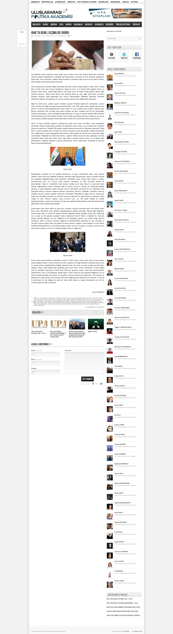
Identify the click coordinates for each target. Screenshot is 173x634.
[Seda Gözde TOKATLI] (110, 227)
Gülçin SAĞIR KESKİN (122, 483)
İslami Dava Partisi (83, 299)
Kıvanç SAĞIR (119, 425)
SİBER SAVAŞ (92, 331)
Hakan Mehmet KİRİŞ (122, 142)
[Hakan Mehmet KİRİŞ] (110, 148)
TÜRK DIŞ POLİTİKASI (123, 24)
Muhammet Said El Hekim (63, 304)
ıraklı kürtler (40, 302)
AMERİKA (54, 24)
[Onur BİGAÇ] (110, 373)
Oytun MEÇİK (119, 181)
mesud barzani (42, 304)
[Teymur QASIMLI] (110, 451)
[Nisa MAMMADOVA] (110, 363)
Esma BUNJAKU (120, 288)
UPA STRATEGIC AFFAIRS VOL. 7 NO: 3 (38, 332)
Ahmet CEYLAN (120, 93)
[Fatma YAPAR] (110, 587)
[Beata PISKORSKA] (110, 197)
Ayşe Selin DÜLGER (121, 278)
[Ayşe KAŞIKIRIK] (110, 461)
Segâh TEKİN (119, 200)
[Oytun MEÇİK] (110, 187)
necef (87, 304)
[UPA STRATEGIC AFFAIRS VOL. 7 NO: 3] (39, 330)
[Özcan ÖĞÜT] (110, 412)
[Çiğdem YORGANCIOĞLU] (110, 334)
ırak (90, 299)
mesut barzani (52, 304)
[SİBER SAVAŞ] (96, 330)
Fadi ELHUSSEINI (120, 395)
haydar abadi (47, 299)
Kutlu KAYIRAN (120, 434)
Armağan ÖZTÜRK (121, 152)
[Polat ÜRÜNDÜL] (110, 246)
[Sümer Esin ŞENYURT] (110, 324)
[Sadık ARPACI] (110, 548)
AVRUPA (68, 24)
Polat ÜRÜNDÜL (120, 239)
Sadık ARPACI (119, 542)
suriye (35, 305)
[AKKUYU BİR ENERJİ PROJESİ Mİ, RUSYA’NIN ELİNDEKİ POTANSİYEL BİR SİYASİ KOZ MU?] (77, 330)
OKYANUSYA (99, 24)
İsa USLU (118, 415)
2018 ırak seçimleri (61, 298)
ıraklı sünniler (48, 302)
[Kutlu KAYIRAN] (110, 441)
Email (36, 359)
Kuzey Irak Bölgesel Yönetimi (95, 302)
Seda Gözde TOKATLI (122, 220)
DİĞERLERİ (136, 24)
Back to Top (138, 631)
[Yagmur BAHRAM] (110, 529)
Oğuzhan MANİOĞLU (121, 464)
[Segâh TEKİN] (110, 207)
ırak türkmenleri (80, 301)
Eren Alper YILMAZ (121, 210)
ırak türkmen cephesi (69, 301)
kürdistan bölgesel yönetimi (78, 302)
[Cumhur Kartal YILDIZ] (110, 344)
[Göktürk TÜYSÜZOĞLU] (110, 168)
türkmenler (41, 305)
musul (83, 304)
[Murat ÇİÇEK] (110, 500)
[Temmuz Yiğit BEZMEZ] (110, 314)
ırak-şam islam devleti (91, 301)
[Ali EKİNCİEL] (110, 578)
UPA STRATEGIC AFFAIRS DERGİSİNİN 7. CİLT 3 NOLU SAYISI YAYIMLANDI (58, 334)
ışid (53, 302)
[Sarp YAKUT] (110, 519)
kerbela (57, 302)
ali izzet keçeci (72, 298)
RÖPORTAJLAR (47, 2)
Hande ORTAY (119, 230)
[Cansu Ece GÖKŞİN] (110, 558)
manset (36, 304)
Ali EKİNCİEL (119, 571)
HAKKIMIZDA (115, 2)
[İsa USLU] (110, 422)
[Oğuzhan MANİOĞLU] (110, 470)
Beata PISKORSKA (121, 191)
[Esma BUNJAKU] (110, 295)
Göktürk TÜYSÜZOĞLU (122, 161)
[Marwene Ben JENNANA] (110, 353)
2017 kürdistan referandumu (47, 298)
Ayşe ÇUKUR (119, 561)
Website (33, 368)
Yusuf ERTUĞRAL (121, 298)
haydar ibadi (73, 299)
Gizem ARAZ (119, 473)
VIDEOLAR (71, 2)
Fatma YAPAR (119, 581)
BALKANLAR (78, 24)
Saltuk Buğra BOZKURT (123, 503)
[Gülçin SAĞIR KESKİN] (110, 490)
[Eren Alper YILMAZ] (110, 217)
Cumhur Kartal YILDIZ (122, 337)
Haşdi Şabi (40, 299)
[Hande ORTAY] (110, 236)
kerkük (62, 302)
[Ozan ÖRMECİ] (110, 80)
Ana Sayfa (36, 24)
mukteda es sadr (76, 304)
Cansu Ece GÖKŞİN (121, 551)
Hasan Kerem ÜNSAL (122, 113)
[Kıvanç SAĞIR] (110, 431)
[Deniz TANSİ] (110, 90)
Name (36, 350)
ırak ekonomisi (96, 299)
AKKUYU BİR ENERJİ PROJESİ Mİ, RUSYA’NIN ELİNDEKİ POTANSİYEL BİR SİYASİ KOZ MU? (77, 334)
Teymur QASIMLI (120, 444)
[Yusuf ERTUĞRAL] (110, 305)
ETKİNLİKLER (60, 2)
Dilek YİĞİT (118, 132)
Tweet (22, 32)
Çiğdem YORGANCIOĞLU (123, 327)
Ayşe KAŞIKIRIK (120, 454)
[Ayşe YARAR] (110, 266)
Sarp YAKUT (119, 512)
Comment (68, 350)
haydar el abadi (56, 299)
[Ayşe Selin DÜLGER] (110, 285)
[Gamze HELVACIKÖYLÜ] (110, 256)
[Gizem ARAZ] (110, 480)
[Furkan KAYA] (110, 383)
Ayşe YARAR (119, 259)
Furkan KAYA (119, 376)
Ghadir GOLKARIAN (121, 171)
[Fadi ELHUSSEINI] (110, 402)
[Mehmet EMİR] (110, 275)
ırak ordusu (40, 301)
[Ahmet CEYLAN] (110, 100)
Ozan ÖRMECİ (119, 74)
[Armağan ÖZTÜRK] (110, 158)
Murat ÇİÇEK (119, 493)
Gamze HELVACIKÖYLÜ (123, 249)
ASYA (61, 24)
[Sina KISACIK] (110, 129)
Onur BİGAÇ (119, 366)
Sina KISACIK (119, 122)
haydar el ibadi (65, 299)
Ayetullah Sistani (81, 298)
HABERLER (35, 2)
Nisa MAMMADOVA (121, 356)
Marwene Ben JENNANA (123, 347)
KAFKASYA (88, 24)
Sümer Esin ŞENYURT (122, 317)
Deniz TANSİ (119, 83)
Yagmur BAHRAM (121, 522)
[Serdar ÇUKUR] (110, 392)
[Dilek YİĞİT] (110, 139)
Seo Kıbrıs (126, 631)
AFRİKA (45, 24)
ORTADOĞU (109, 24)
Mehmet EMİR (119, 269)
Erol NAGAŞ (119, 532)
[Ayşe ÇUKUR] (110, 568)
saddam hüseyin (94, 304)
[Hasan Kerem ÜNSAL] (110, 119)
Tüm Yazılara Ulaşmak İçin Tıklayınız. (125, 76)
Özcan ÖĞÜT (119, 405)
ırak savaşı (47, 301)
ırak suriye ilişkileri (57, 301)
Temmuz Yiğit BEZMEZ (122, 308)
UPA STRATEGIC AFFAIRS (87, 2)
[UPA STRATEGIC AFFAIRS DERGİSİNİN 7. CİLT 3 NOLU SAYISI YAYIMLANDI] (58, 330)
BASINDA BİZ (103, 2)
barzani (89, 298)
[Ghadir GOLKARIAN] (110, 178)
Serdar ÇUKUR (120, 386)
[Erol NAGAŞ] (110, 539)
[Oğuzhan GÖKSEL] (110, 109)
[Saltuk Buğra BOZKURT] (110, 509)
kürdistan (67, 302)
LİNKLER (125, 2)
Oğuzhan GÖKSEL (121, 103)
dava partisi (95, 298)
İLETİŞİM (134, 2)
